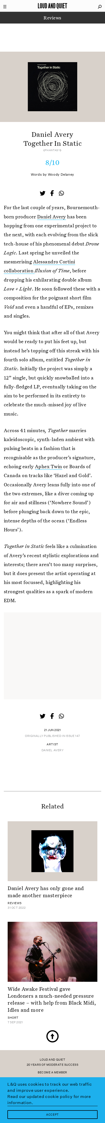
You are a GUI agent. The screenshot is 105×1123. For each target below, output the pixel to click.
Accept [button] (52, 1115)
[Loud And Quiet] (52, 6)
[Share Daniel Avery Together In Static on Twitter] (43, 193)
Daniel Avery (51, 216)
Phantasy (52, 150)
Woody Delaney (61, 174)
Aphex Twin (48, 466)
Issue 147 (73, 736)
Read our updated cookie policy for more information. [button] (49, 1099)
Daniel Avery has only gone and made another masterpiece (46, 891)
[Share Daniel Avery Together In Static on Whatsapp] (61, 193)
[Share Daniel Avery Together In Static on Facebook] (52, 193)
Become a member (52, 1072)
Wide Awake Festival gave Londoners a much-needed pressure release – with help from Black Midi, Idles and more (52, 999)
